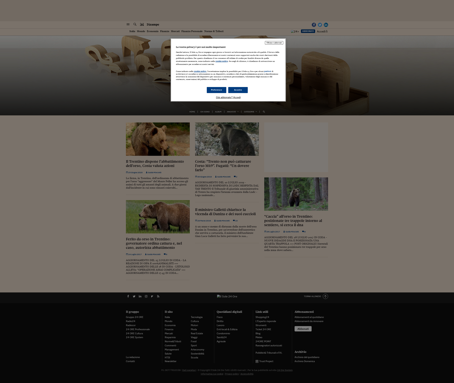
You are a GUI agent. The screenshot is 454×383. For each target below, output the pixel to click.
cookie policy (221, 61)
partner (267, 71)
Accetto (238, 90)
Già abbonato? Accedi (228, 97)
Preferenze (216, 90)
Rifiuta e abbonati (274, 43)
